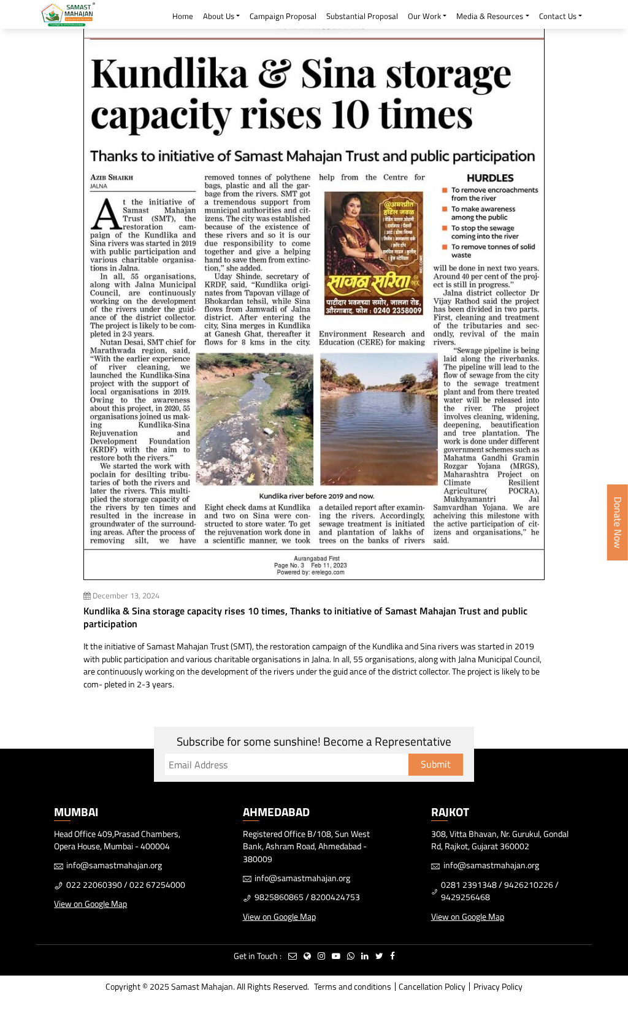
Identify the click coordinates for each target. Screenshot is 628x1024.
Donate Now (618, 522)
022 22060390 (94, 884)
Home (182, 16)
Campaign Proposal (283, 16)
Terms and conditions (352, 986)
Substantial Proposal (362, 16)
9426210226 (528, 884)
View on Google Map (90, 903)
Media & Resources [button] (489, 16)
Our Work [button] (424, 16)
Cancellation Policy (432, 986)
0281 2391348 (469, 884)
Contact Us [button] (557, 16)
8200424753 (335, 896)
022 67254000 (157, 884)
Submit (436, 764)
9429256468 (465, 896)
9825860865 (279, 896)
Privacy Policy (498, 986)
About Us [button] (218, 16)
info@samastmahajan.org (114, 864)
